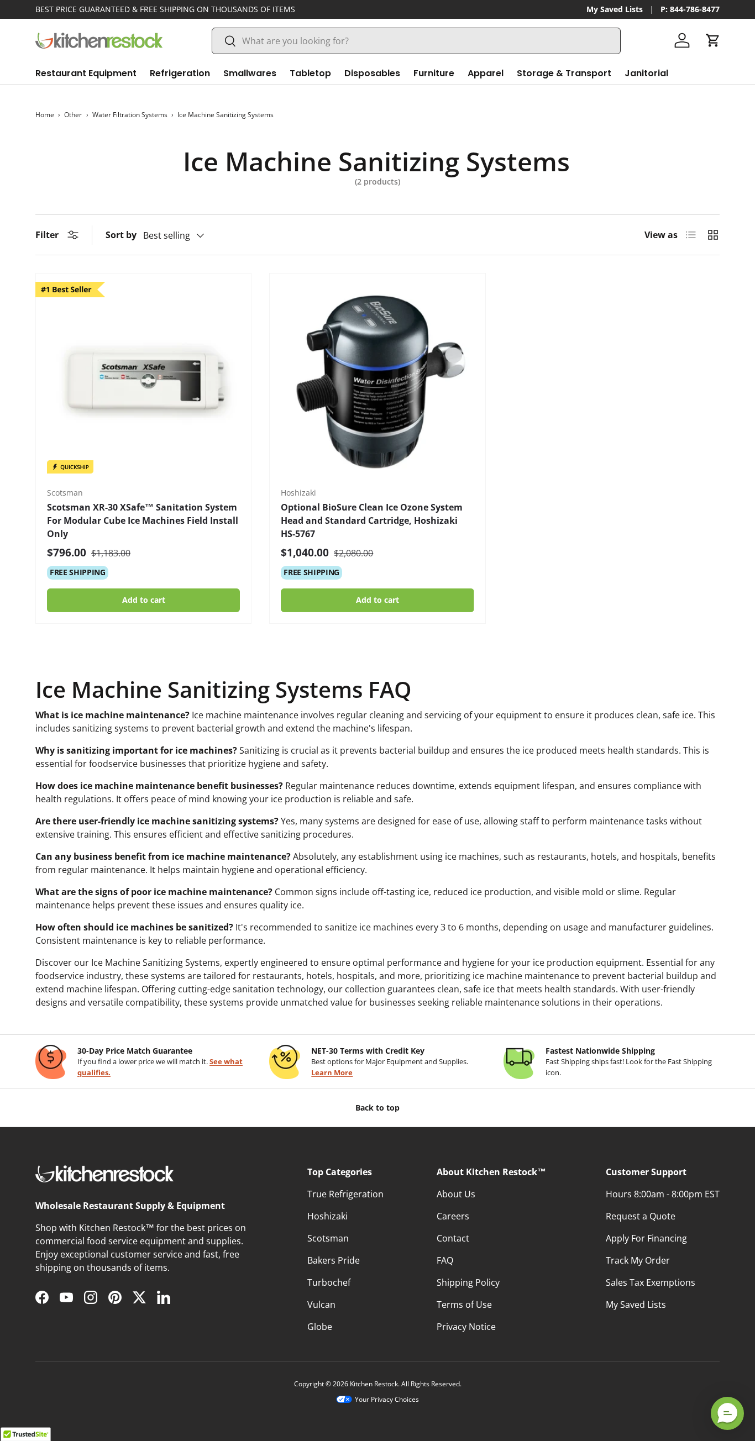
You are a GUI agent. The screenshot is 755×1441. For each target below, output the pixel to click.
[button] (713, 40)
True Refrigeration (345, 1194)
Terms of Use (464, 1304)
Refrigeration (180, 73)
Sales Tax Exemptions (650, 1282)
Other (73, 114)
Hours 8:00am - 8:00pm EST (663, 1194)
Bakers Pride (333, 1260)
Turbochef (328, 1282)
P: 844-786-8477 (690, 9)
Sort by (121, 235)
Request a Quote (640, 1216)
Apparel (486, 73)
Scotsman (328, 1238)
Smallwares (249, 73)
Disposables (372, 73)
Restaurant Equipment (86, 73)
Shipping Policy (468, 1282)
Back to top (377, 1107)
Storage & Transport (564, 73)
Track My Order (638, 1260)
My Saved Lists (614, 9)
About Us (456, 1194)
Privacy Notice (466, 1327)
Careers (453, 1216)
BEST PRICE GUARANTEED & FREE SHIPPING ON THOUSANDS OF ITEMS (165, 9)
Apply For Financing (646, 1238)
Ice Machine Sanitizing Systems (225, 114)
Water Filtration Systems (129, 114)
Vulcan (321, 1304)
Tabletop (310, 73)
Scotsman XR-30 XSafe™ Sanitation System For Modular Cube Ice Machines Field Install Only (142, 520)
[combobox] (416, 41)
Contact (453, 1238)
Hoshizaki (327, 1216)
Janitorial (646, 73)
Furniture (433, 73)
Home (44, 114)
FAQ (445, 1260)
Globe (319, 1327)
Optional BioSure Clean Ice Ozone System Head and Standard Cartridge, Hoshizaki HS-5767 (372, 520)
